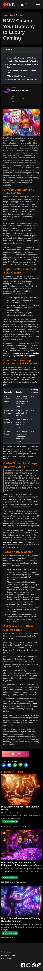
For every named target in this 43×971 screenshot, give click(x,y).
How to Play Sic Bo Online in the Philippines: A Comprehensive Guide (21, 864)
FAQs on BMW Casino (16, 76)
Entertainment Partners (8, 955)
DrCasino (27, 732)
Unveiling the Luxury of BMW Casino (22, 58)
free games (15, 739)
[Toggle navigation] (38, 4)
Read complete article (10, 821)
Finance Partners (6, 958)
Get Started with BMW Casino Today (22, 79)
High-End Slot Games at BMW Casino (22, 61)
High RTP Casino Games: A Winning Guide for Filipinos (20, 919)
